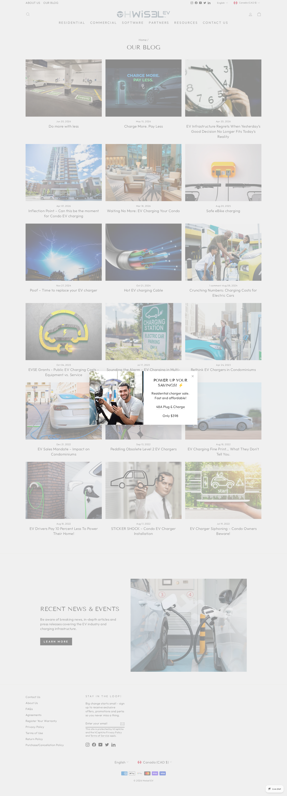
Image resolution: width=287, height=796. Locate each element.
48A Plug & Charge (170, 407)
